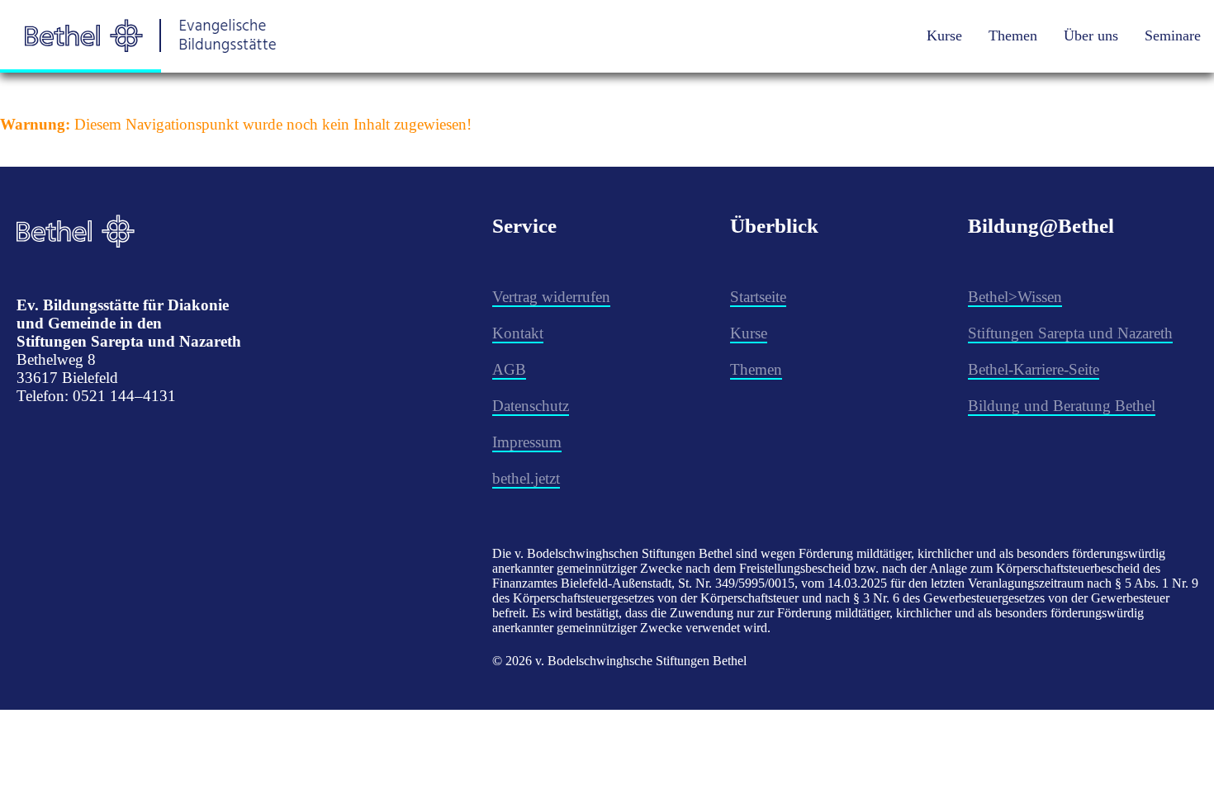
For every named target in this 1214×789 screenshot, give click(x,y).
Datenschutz (530, 405)
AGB (509, 369)
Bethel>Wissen (1015, 296)
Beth (983, 369)
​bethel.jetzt (526, 478)
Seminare (1173, 35)
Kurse (944, 35)
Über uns (1091, 35)
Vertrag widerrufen (551, 296)
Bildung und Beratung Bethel (1061, 405)
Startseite (758, 296)
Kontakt (517, 333)
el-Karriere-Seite (1048, 369)
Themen (1013, 35)
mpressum (529, 442)
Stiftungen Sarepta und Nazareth (1070, 333)
